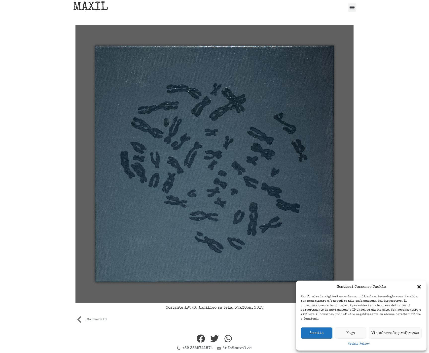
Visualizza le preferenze (395, 333)
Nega (350, 333)
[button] (419, 286)
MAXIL (90, 7)
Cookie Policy (359, 344)
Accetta (316, 333)
